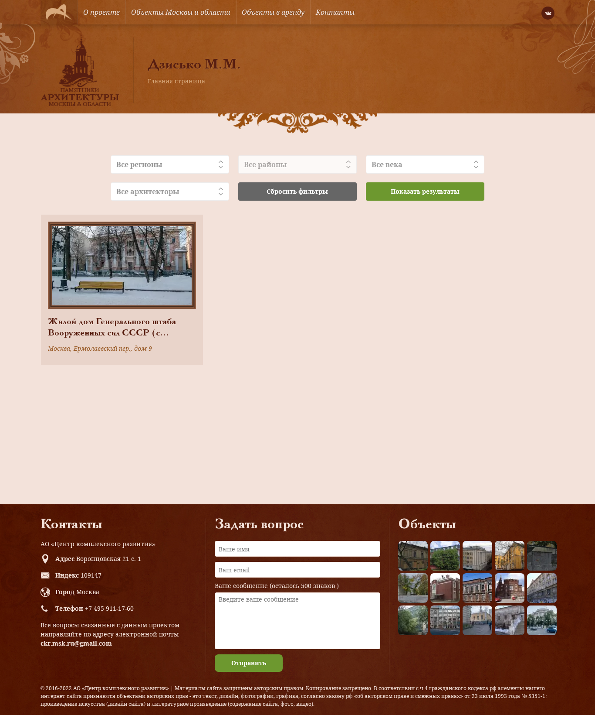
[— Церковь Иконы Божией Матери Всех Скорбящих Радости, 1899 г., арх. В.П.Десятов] (509, 588)
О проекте (101, 12)
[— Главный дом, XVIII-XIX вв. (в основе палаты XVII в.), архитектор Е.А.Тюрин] (413, 556)
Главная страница (176, 81)
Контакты (335, 12)
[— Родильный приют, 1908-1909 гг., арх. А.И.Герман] (477, 588)
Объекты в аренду (273, 12)
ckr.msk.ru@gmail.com (76, 643)
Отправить (248, 663)
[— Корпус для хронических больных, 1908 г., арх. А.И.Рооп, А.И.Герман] (477, 556)
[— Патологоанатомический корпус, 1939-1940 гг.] (445, 588)
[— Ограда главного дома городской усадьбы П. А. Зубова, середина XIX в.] (542, 556)
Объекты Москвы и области (180, 12)
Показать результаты (425, 191)
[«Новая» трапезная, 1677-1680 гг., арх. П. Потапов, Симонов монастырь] (509, 620)
